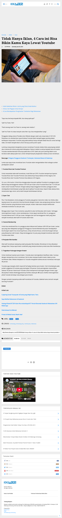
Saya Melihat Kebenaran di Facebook (13, 299)
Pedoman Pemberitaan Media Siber (39, 493)
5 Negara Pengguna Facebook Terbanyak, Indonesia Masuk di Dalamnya (30, 158)
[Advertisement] (31, 20)
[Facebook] (49, 4)
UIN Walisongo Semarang (10, 512)
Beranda (4, 35)
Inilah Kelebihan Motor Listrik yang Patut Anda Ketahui (19, 106)
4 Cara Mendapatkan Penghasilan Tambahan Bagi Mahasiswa (21, 111)
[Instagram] (52, 4)
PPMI (5, 511)
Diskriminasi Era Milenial (9, 310)
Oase (16, 35)
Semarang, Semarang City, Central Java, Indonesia (23, 323)
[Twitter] (47, 4)
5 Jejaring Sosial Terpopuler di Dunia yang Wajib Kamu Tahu (20, 295)
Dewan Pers (6, 509)
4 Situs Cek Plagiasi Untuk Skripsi (13, 109)
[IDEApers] (17, 4)
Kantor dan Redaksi (8, 493)
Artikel (10, 35)
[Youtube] (44, 4)
